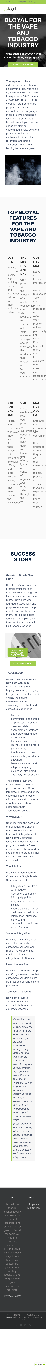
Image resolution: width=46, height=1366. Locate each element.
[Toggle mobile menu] (41, 9)
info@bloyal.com (34, 2)
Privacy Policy (12, 1295)
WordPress (23, 1320)
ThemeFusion (9, 1317)
